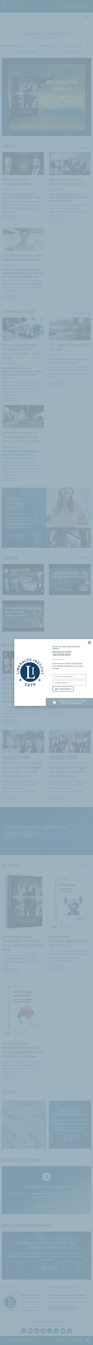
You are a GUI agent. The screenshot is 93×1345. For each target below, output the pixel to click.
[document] (46, 672)
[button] (89, 642)
